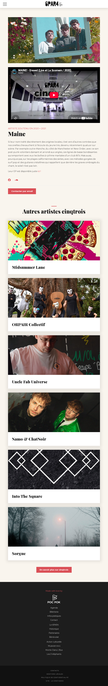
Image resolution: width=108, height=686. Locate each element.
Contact (54, 620)
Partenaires (54, 633)
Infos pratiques (54, 616)
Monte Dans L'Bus (54, 650)
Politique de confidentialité (54, 677)
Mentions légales (55, 674)
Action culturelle (54, 642)
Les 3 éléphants (54, 654)
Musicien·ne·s (54, 646)
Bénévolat (54, 637)
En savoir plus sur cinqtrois (54, 569)
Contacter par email (22, 191)
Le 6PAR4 (54, 625)
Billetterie (54, 612)
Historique (54, 629)
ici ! (39, 171)
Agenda (54, 608)
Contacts (55, 670)
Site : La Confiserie (55, 681)
